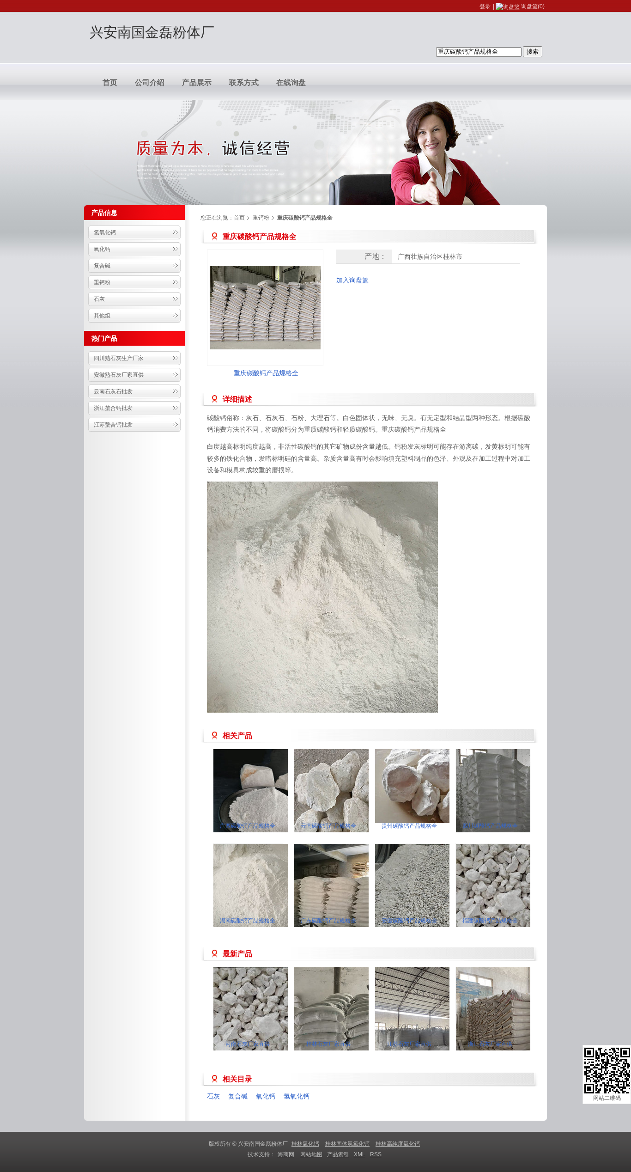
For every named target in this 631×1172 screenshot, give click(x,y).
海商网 (286, 1154)
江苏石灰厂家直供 (409, 1044)
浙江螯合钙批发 (113, 408)
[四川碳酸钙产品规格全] (511, 804)
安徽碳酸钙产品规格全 (409, 920)
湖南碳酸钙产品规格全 (247, 920)
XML (359, 1154)
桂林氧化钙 (305, 1144)
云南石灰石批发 (113, 391)
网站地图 (311, 1154)
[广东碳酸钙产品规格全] (349, 899)
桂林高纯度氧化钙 (398, 1144)
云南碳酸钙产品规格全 (328, 826)
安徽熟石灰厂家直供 (119, 375)
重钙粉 (102, 282)
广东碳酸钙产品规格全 (328, 920)
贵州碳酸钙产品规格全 (409, 826)
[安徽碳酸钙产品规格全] (430, 899)
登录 (485, 6)
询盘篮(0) (533, 6)
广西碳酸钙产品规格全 (247, 826)
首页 (239, 217)
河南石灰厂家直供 (247, 1044)
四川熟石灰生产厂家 (119, 358)
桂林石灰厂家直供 (328, 1044)
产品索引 (338, 1154)
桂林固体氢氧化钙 (347, 1144)
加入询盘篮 (352, 280)
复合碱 (102, 265)
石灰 (99, 299)
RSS (376, 1154)
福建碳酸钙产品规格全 (490, 920)
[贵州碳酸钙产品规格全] (430, 786)
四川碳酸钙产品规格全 (490, 826)
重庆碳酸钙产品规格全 (266, 373)
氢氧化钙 (105, 232)
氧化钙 (102, 249)
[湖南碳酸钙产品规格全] (268, 899)
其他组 (102, 315)
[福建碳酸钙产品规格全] (511, 899)
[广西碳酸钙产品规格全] (268, 804)
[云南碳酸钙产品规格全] (349, 804)
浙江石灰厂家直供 (490, 1044)
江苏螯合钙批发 (113, 424)
